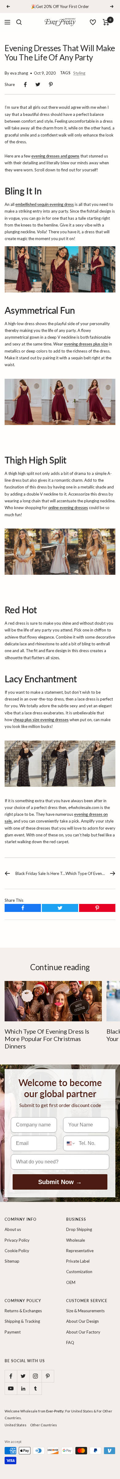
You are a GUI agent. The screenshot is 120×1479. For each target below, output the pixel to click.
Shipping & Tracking (22, 1321)
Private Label (78, 1261)
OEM (70, 1282)
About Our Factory (83, 1332)
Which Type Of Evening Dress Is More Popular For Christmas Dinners (47, 1039)
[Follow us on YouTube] (11, 1388)
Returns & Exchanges (23, 1310)
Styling (79, 73)
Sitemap (12, 1261)
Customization (79, 1271)
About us (13, 1229)
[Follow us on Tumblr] (35, 1388)
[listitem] (25, 84)
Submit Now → (60, 1182)
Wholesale (75, 1240)
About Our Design (82, 1321)
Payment (13, 1332)
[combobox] (69, 1143)
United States (15, 1425)
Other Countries (43, 1425)
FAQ (70, 1342)
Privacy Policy (17, 1240)
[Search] (19, 22)
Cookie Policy (17, 1250)
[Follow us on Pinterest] (48, 1376)
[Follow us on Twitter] (23, 1376)
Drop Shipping (79, 1229)
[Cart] (106, 22)
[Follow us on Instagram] (35, 1376)
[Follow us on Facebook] (11, 1376)
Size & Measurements (85, 1310)
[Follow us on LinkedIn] (23, 1388)
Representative (80, 1250)
